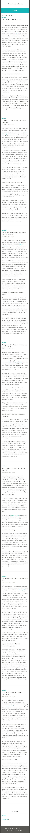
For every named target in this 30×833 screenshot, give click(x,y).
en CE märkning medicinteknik (16, 362)
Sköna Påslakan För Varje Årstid (12, 20)
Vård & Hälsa (5, 819)
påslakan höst (16, 33)
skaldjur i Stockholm (15, 515)
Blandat (4, 17)
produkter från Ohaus (11, 706)
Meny (15, 10)
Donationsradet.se (15, 4)
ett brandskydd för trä (22, 590)
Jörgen (11, 21)
